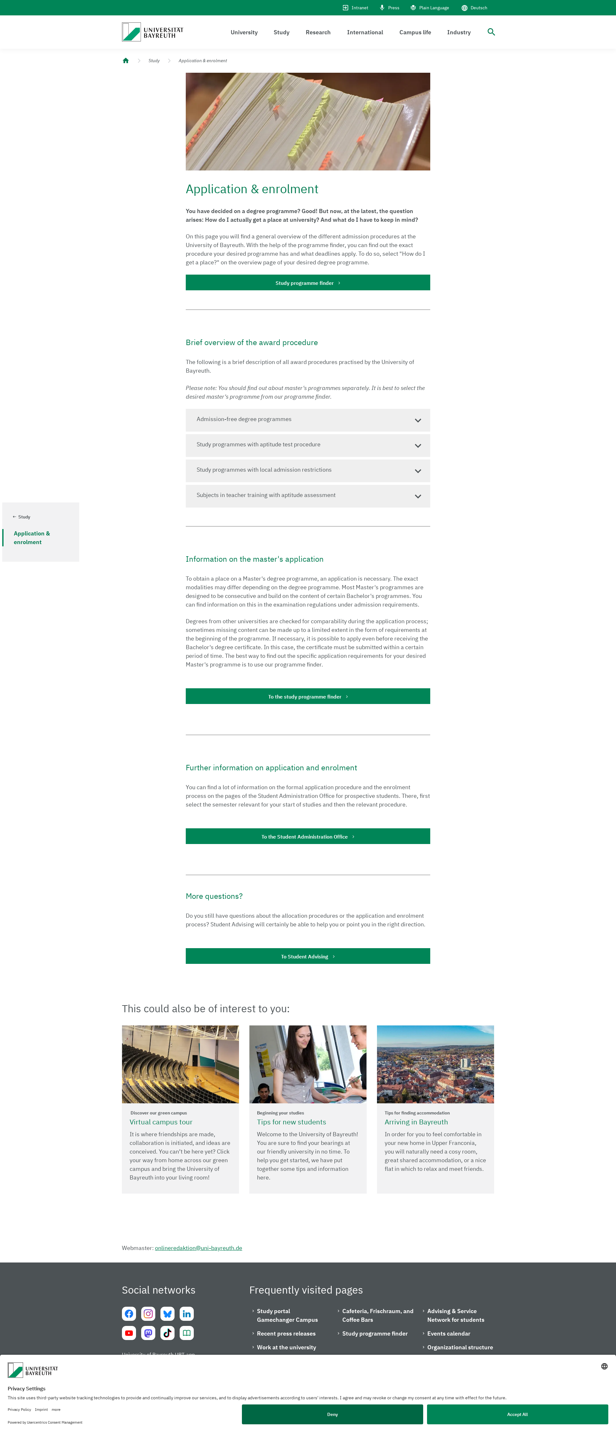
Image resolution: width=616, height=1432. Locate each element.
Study (281, 32)
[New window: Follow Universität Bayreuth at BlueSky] (167, 1314)
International (365, 32)
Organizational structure (460, 1347)
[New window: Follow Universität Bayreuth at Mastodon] (148, 1333)
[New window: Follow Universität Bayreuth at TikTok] (167, 1333)
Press (393, 8)
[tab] (308, 420)
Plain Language (434, 8)
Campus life (415, 32)
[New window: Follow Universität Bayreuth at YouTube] (129, 1333)
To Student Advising (304, 956)
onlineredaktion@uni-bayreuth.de (198, 1248)
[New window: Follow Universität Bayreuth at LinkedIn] (187, 1314)
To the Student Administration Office (304, 836)
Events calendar (448, 1333)
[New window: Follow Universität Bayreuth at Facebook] (129, 1314)
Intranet (360, 8)
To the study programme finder (304, 696)
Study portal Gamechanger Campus (287, 1315)
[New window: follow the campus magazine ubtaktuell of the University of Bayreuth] (187, 1333)
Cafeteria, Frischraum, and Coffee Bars (378, 1315)
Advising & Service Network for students (455, 1315)
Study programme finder (305, 283)
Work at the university (286, 1347)
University (244, 32)
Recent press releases (286, 1333)
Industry (459, 32)
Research (318, 32)
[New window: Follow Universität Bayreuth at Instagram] (148, 1314)
